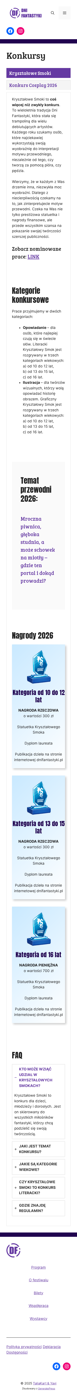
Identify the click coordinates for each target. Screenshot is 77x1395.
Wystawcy (38, 1318)
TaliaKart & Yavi (44, 1383)
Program (38, 1267)
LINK (33, 256)
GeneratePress (46, 1388)
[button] (53, 12)
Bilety (38, 1293)
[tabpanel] (38, 659)
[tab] (30, 73)
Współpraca (39, 1306)
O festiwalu (38, 1280)
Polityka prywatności (24, 1347)
